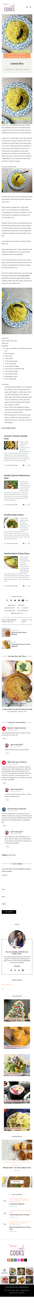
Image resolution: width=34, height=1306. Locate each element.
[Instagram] (18, 1260)
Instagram (19, 970)
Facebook (11, 970)
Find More (17, 966)
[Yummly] (22, 600)
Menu (30, 7)
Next (32, 683)
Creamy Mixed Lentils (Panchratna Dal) (17, 709)
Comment (4, 875)
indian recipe (12, 605)
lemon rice (21, 605)
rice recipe (25, 608)
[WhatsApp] (26, 601)
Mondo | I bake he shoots (16, 728)
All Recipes (11, 54)
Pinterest (22, 970)
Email (3, 897)
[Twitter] (15, 601)
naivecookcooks (11, 69)
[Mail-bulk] (12, 1260)
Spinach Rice (12, 855)
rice (18, 608)
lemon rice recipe (9, 608)
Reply (4, 738)
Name (3, 889)
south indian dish (9, 610)
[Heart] (8, 1260)
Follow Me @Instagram (4, 1273)
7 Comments (26, 69)
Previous (1, 683)
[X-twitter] (25, 1260)
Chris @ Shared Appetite (16, 809)
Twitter (15, 970)
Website (4, 904)
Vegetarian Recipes (20, 57)
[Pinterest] (18, 601)
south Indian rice (23, 610)
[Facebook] (11, 601)
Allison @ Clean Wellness (17, 762)
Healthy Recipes (19, 54)
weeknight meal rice (17, 613)
